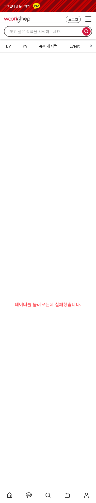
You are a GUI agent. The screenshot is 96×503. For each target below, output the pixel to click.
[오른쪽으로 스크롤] (91, 46)
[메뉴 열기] (88, 19)
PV (25, 46)
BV (8, 46)
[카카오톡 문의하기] (36, 6)
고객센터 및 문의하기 (17, 6)
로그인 (73, 19)
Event (74, 46)
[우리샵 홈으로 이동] (17, 19)
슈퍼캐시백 (48, 46)
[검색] (86, 31)
